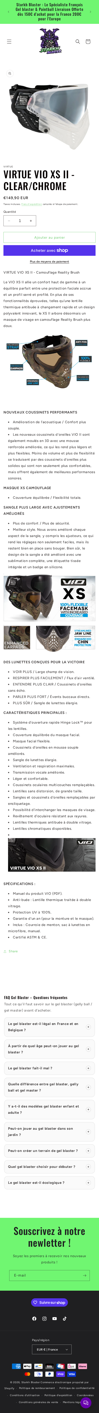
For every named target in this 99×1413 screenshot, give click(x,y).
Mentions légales (74, 1402)
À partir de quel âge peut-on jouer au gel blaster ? (49, 1049)
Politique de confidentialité (77, 1388)
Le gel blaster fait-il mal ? (49, 1068)
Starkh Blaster (30, 1382)
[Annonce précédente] (8, 12)
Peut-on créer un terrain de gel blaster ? (49, 1151)
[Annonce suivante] (90, 12)
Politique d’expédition (58, 1395)
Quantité (9, 211)
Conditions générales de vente (38, 1402)
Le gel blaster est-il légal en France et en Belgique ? (49, 1027)
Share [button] (13, 951)
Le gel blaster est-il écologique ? (49, 1183)
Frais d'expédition (31, 204)
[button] (9, 42)
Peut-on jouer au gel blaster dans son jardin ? (49, 1131)
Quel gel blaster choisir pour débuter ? (49, 1167)
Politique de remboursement (37, 1388)
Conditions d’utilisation (25, 1395)
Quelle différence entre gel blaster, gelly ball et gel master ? (49, 1087)
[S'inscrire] (84, 1275)
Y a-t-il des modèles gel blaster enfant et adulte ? (49, 1109)
